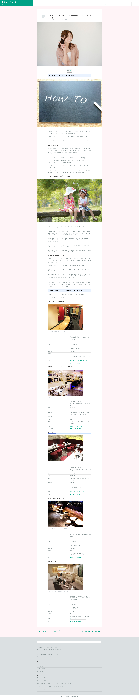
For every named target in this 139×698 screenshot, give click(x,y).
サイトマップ (135, 4)
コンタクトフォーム (126, 4)
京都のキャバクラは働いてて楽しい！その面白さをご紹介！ (69, 4)
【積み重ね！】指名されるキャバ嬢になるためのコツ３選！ (69, 16)
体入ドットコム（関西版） (76, 363)
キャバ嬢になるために (105, 4)
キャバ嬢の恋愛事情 (116, 4)
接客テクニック (95, 4)
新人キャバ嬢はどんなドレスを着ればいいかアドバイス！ (49, 631)
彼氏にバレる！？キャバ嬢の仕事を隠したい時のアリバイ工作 (49, 649)
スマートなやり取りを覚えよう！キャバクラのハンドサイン (91, 631)
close (71, 70)
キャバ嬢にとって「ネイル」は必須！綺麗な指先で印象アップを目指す (51, 652)
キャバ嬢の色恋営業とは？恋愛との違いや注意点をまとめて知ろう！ (50, 647)
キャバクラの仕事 (86, 4)
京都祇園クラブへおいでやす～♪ (10, 3)
